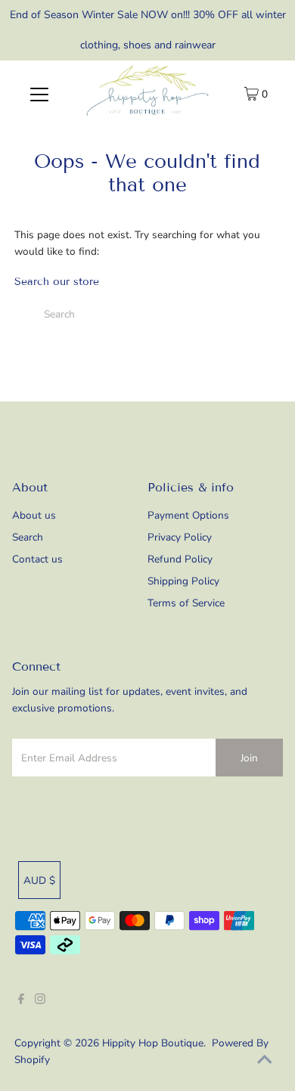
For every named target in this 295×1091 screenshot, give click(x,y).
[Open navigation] (39, 94)
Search (27, 537)
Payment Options (188, 515)
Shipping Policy (183, 581)
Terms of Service (186, 603)
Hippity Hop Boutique (152, 1043)
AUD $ (39, 880)
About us (34, 515)
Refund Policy (180, 559)
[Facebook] (21, 1001)
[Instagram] (40, 1001)
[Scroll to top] (265, 1061)
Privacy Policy (180, 537)
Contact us (37, 559)
